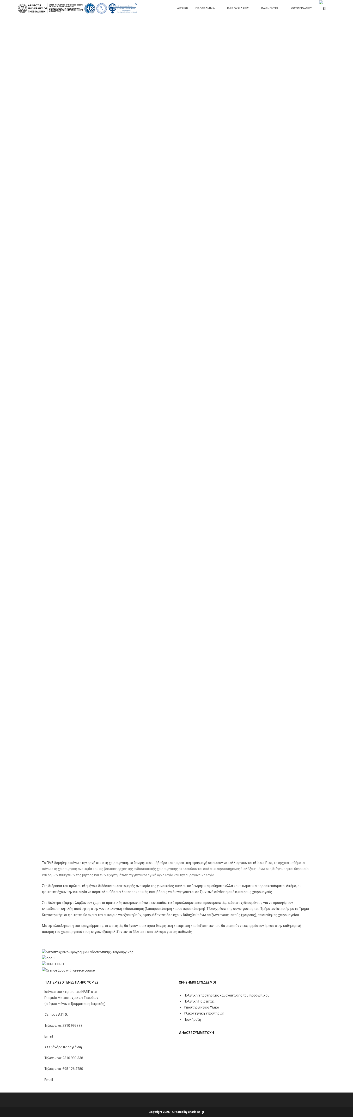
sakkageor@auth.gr (69, 1036)
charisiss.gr (196, 1112)
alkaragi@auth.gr (67, 1080)
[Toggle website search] (334, 8)
